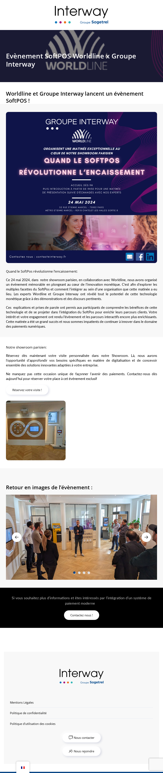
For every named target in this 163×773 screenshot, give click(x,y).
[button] (16, 537)
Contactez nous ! (81, 615)
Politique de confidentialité (28, 713)
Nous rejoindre (84, 751)
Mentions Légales (22, 702)
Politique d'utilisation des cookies (32, 724)
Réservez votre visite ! (27, 390)
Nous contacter (84, 738)
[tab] (74, 572)
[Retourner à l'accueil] (81, 15)
